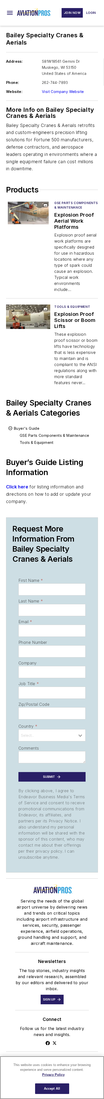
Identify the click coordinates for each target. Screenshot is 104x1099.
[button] (10, 13)
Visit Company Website (63, 91)
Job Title (28, 683)
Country (27, 726)
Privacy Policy (53, 1075)
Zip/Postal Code (33, 704)
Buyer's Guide (26, 428)
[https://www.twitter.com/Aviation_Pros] (54, 1043)
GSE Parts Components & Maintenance (76, 205)
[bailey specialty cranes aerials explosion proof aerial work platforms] (28, 213)
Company (27, 662)
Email (25, 621)
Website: (14, 91)
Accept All (52, 1088)
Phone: (12, 82)
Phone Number (32, 642)
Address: (14, 61)
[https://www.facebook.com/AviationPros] (47, 1043)
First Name (30, 580)
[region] (52, 1077)
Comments (28, 748)
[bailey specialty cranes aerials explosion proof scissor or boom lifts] (28, 317)
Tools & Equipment (72, 307)
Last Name (30, 601)
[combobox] (52, 735)
